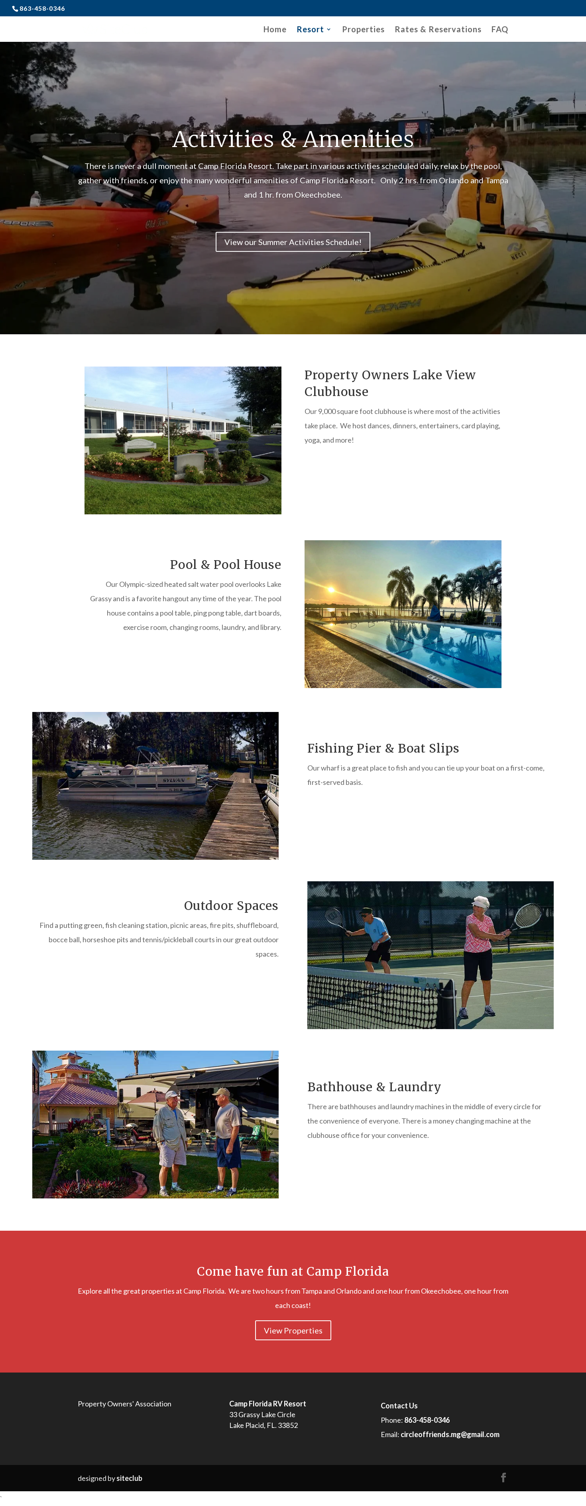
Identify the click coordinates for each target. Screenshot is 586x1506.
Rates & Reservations (438, 30)
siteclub (129, 1478)
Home (275, 30)
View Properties (293, 1330)
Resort (310, 30)
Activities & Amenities (293, 139)
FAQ (500, 30)
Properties (363, 30)
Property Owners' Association (124, 1403)
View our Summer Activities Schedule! (293, 242)
